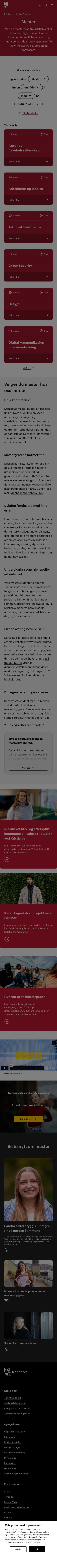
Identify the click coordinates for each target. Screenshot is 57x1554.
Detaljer (18, 1549)
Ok (37, 1549)
